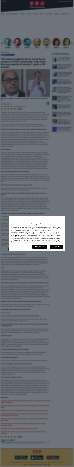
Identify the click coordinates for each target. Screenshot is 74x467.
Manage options (40, 246)
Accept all (56, 246)
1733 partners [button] (20, 227)
